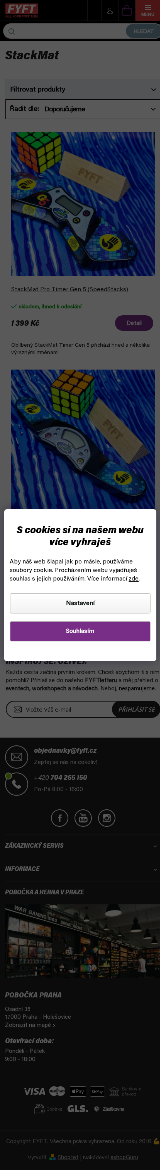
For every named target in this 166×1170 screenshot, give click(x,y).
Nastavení (80, 603)
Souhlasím (80, 631)
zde (134, 579)
